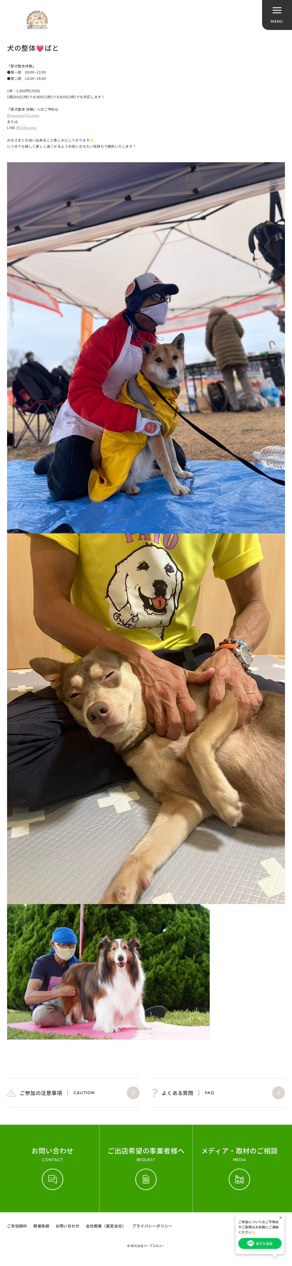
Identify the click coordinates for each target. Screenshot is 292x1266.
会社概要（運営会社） (106, 1226)
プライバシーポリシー (152, 1226)
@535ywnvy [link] (26, 127)
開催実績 (41, 1226)
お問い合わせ (68, 1226)
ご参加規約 (17, 1226)
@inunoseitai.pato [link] (23, 115)
